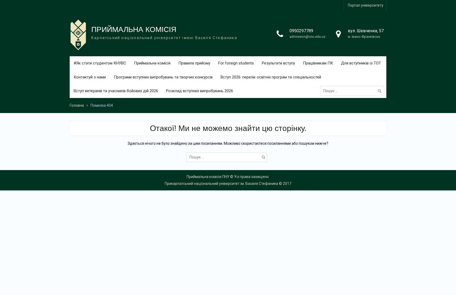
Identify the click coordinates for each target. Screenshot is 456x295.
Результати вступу (278, 63)
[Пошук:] (353, 91)
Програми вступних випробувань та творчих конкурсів (163, 77)
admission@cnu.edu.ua (307, 37)
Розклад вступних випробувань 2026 (199, 90)
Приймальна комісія (152, 63)
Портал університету (365, 5)
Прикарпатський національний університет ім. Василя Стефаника (221, 183)
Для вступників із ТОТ (361, 63)
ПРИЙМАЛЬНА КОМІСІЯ (133, 29)
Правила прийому (194, 63)
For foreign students (236, 63)
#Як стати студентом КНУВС (100, 63)
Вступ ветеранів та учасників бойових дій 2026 (116, 90)
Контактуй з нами (90, 77)
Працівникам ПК (318, 63)
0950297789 (301, 30)
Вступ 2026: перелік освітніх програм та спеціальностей (271, 77)
